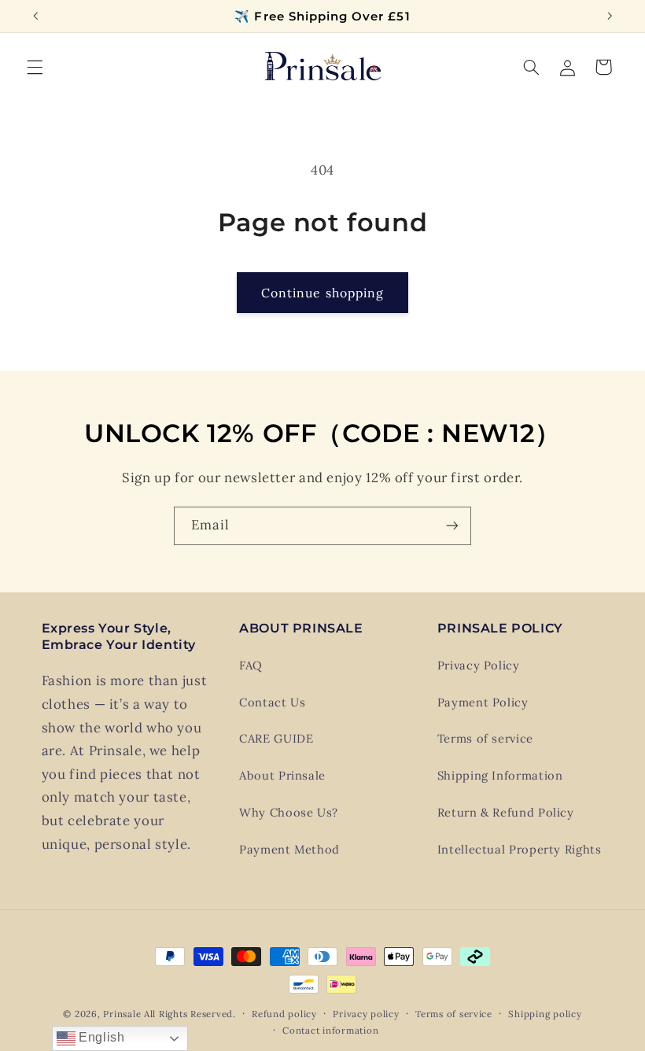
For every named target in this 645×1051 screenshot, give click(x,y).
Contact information (330, 1030)
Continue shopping (322, 293)
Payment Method (289, 849)
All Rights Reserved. (190, 1014)
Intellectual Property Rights (519, 849)
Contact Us (272, 702)
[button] (35, 67)
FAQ (251, 665)
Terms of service (485, 738)
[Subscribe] (452, 526)
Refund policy (284, 1014)
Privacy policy (366, 1014)
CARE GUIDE (276, 738)
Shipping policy (544, 1014)
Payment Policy (483, 702)
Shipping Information (500, 775)
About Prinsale (282, 775)
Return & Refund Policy (505, 812)
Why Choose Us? (288, 812)
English (100, 1037)
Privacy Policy (478, 665)
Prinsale (122, 1014)
